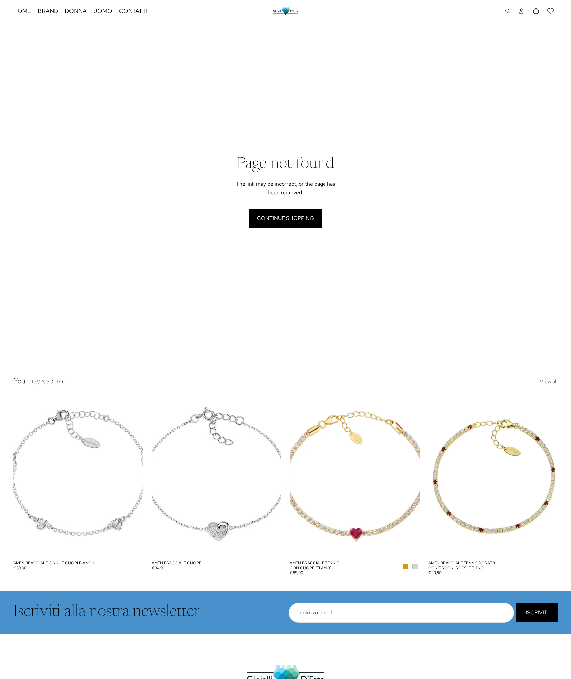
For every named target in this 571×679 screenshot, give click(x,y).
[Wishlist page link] (550, 11)
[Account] (521, 11)
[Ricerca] (507, 11)
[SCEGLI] (409, 547)
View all (549, 381)
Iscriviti (537, 612)
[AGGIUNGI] (133, 547)
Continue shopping (285, 218)
